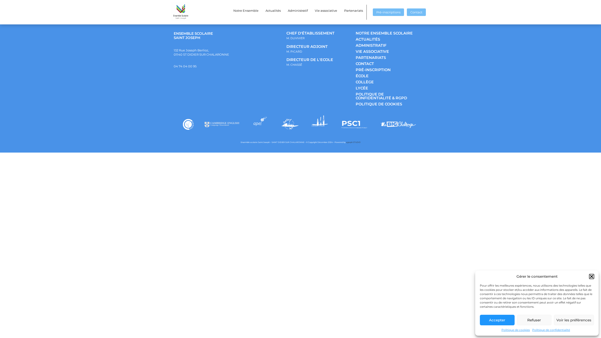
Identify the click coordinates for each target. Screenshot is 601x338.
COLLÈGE (365, 82)
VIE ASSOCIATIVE (372, 51)
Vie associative (326, 10)
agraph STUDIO (353, 142)
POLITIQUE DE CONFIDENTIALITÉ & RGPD (381, 96)
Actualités (273, 10)
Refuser (534, 320)
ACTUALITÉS (368, 39)
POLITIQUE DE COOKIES (379, 104)
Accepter (497, 320)
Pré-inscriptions (388, 12)
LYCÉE (362, 88)
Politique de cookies (515, 330)
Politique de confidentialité (551, 330)
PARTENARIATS (371, 57)
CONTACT (365, 63)
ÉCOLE (362, 76)
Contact (416, 12)
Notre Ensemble (245, 10)
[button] (591, 276)
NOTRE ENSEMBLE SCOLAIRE (384, 33)
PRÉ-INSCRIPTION (373, 70)
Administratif (298, 10)
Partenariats (353, 10)
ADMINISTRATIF (371, 45)
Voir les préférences (573, 320)
